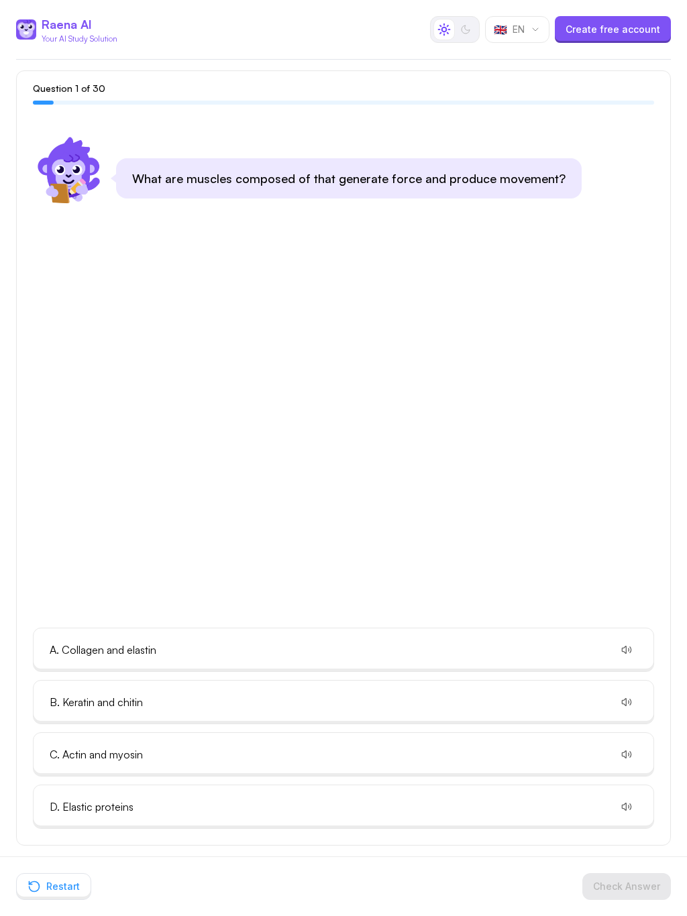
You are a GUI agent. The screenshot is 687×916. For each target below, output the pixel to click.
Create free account (613, 29)
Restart (63, 886)
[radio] (444, 29)
